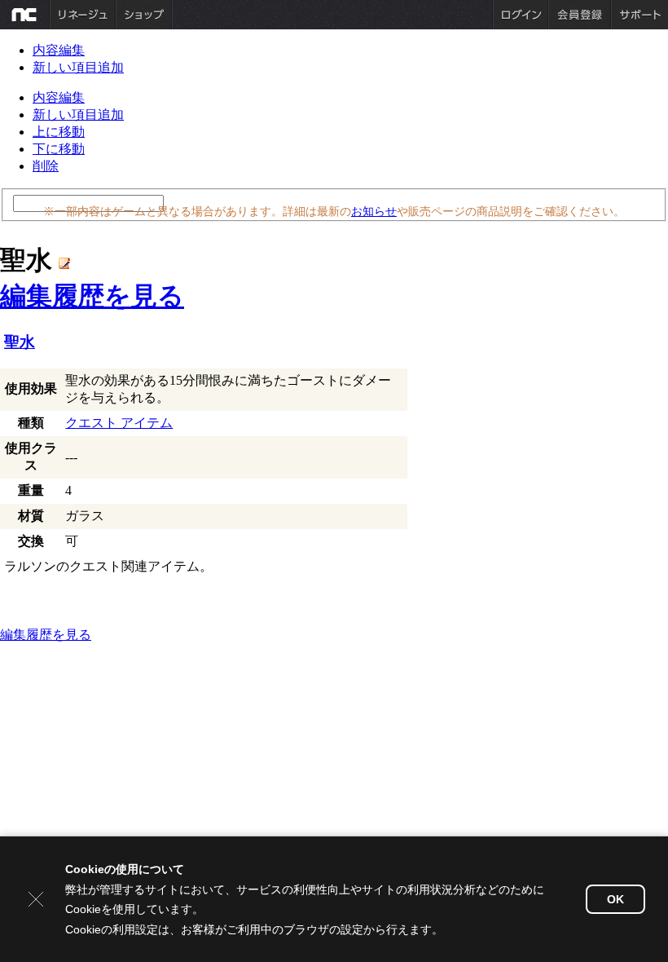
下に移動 (59, 149)
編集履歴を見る (92, 296)
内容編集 (59, 50)
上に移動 (59, 132)
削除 (46, 166)
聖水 (19, 342)
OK (615, 899)
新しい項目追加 (78, 67)
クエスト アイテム (119, 423)
